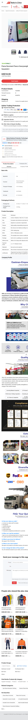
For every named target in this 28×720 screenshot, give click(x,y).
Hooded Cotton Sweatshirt (9, 702)
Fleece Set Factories (20, 695)
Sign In (3, 156)
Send (14, 582)
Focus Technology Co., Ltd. (18, 714)
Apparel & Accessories (10, 10)
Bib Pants (3, 671)
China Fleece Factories (8, 695)
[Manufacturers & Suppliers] (14, 2)
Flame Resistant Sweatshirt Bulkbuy (11, 706)
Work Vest (17, 671)
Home (2, 10)
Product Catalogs (22, 666)
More (2, 709)
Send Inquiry (14, 81)
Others (3, 674)
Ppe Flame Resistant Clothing (9, 688)
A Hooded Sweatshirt (23, 699)
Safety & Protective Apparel (21, 10)
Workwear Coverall (5, 669)
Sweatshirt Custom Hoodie (9, 699)
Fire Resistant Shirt (19, 669)
